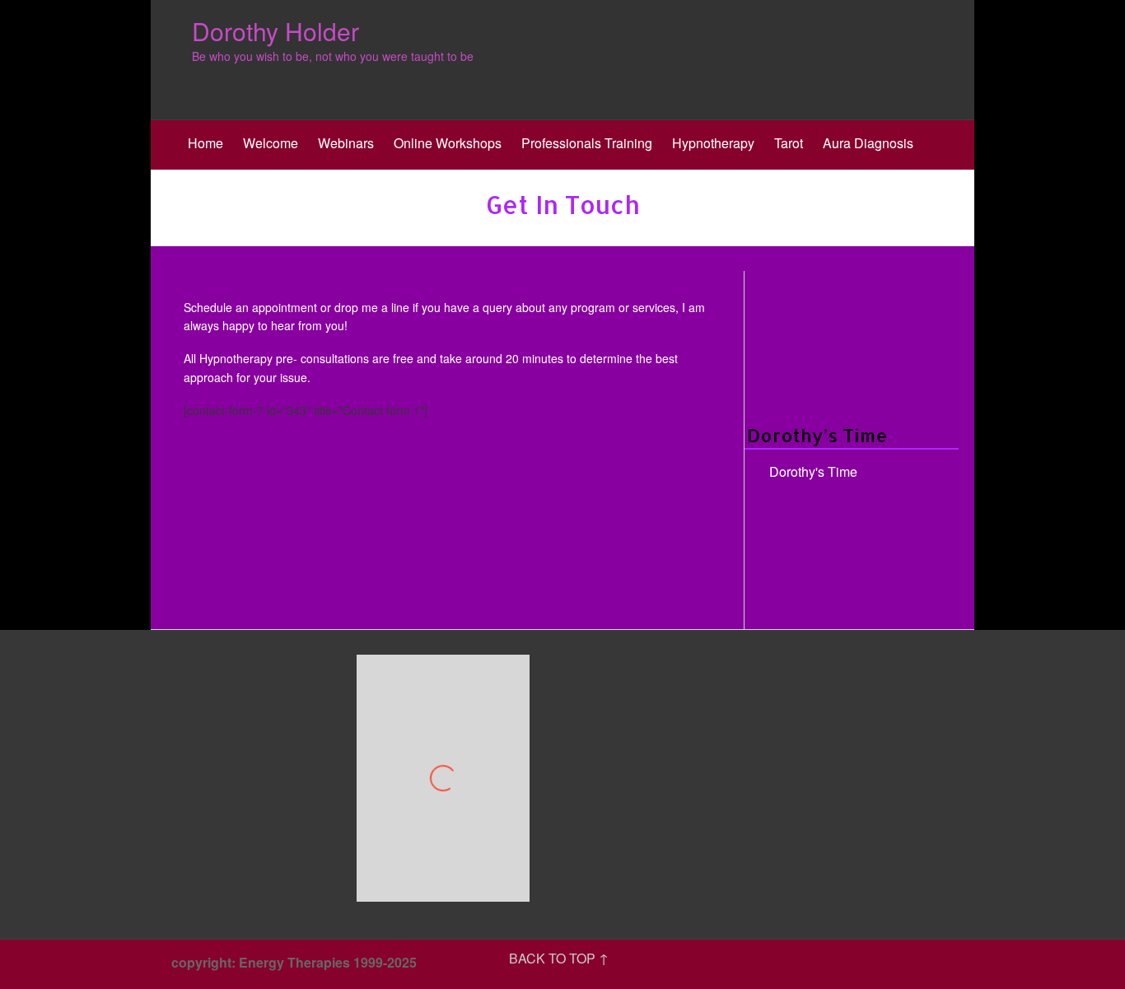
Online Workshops (448, 142)
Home (205, 142)
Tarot (788, 142)
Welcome (270, 142)
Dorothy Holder (275, 31)
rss (949, 964)
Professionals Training (586, 142)
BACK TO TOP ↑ (559, 958)
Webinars (346, 142)
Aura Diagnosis (868, 142)
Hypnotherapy (713, 142)
